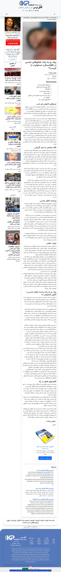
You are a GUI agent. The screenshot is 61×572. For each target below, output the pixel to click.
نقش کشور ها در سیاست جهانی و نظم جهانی (13, 98)
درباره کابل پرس (31, 539)
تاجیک (42, 520)
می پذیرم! (25, 569)
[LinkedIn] (52, 78)
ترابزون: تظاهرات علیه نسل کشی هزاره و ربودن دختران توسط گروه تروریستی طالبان (13, 250)
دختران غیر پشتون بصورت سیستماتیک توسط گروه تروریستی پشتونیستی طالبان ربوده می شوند (13, 218)
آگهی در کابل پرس (46, 539)
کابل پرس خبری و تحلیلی (14, 228)
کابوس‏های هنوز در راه (44, 100)
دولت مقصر (47, 93)
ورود (53, 539)
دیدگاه (47, 18)
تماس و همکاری (31, 542)
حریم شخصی (39, 539)
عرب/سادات (26, 523)
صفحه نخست (53, 18)
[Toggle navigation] (7, 14)
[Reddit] (49, 78)
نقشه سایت (53, 541)
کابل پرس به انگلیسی (46, 542)
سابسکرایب (13, 59)
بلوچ (8, 520)
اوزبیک (37, 520)
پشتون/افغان (35, 523)
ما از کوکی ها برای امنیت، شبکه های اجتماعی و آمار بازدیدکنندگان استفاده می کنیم (30, 570)
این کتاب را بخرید (45, 458)
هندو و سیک (25, 520)
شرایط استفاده (39, 542)
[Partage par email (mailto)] (55, 78)
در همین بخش (12, 64)
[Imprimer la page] (51, 78)
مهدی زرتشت (52, 73)
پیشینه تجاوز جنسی (44, 91)
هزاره (46, 520)
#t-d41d (47, 89)
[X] (48, 78)
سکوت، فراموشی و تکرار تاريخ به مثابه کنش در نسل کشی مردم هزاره (13, 185)
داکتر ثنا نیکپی (17, 123)
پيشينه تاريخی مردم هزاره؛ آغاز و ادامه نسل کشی (13, 164)
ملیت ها (51, 520)
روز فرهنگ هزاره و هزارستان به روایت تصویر (14, 144)
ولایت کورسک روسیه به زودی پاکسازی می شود (13, 79)
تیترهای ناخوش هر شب (43, 85)
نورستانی (13, 520)
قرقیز (18, 520)
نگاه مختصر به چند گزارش (43, 87)
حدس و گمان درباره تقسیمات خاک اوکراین (13, 117)
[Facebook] (54, 78)
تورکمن (32, 520)
